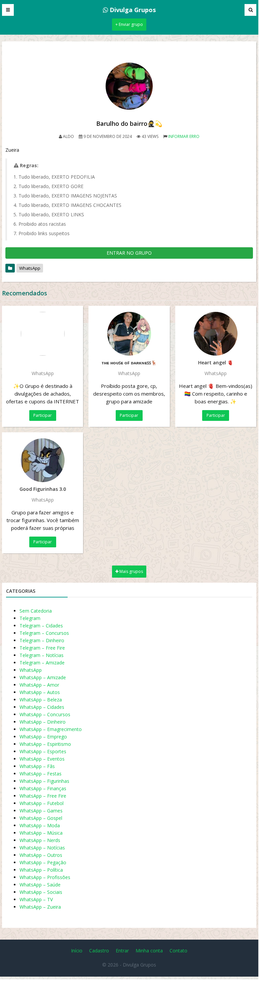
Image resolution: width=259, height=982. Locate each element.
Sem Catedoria (36, 611)
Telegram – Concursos (44, 633)
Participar (42, 415)
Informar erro (183, 136)
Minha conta (149, 950)
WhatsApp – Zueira (40, 907)
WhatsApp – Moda (40, 825)
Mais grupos (130, 571)
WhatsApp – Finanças (43, 788)
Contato (178, 950)
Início (76, 950)
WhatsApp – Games (41, 810)
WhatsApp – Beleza (41, 699)
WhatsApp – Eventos (42, 759)
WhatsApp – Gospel (41, 818)
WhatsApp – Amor (39, 685)
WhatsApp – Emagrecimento (51, 729)
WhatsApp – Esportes (43, 751)
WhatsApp (29, 268)
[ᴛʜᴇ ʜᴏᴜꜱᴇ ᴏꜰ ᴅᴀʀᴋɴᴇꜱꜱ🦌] (129, 334)
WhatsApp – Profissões (45, 877)
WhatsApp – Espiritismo (45, 744)
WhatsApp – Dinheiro (43, 722)
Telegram (30, 618)
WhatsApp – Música (41, 833)
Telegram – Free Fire (42, 648)
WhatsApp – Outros (41, 855)
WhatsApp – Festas (41, 773)
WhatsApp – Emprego (43, 736)
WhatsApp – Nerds (40, 840)
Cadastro (99, 950)
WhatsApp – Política (41, 870)
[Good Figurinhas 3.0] (42, 460)
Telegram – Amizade (42, 662)
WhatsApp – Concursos (45, 714)
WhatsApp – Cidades (42, 707)
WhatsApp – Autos (40, 692)
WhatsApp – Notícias (42, 847)
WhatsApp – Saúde (40, 884)
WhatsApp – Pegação (43, 862)
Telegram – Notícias (42, 655)
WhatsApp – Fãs (37, 766)
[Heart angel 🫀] (216, 334)
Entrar (122, 950)
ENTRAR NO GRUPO (129, 253)
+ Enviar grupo (129, 24)
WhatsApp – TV (36, 899)
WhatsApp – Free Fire (43, 796)
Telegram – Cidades (41, 625)
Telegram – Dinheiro (42, 640)
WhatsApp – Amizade (43, 677)
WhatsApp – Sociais (41, 892)
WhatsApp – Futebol (42, 803)
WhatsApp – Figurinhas (44, 781)
